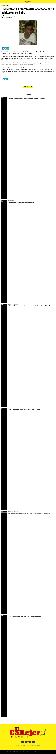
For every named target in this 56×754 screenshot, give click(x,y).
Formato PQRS (37, 745)
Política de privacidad (20, 745)
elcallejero (9, 17)
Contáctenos (30, 745)
